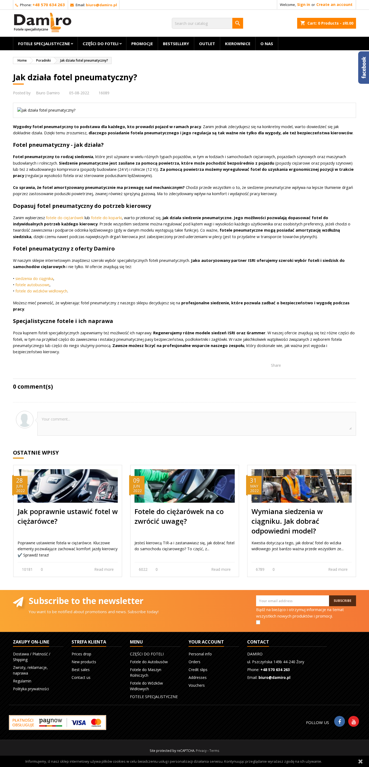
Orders (194, 661)
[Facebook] (339, 721)
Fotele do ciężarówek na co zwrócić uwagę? (179, 516)
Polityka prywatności (31, 688)
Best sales (81, 669)
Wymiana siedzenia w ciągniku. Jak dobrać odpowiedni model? (287, 521)
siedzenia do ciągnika (34, 278)
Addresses (198, 677)
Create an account (334, 4)
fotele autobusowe (32, 284)
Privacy (201, 750)
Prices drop (81, 653)
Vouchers (197, 685)
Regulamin (22, 680)
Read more (104, 569)
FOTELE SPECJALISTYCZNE (44, 43)
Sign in (303, 4)
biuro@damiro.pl (101, 4)
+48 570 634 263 (48, 4)
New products (84, 661)
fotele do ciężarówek (64, 217)
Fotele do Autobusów (149, 661)
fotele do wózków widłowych (41, 291)
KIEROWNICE (237, 43)
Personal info (200, 653)
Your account (206, 642)
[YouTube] (353, 721)
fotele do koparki (106, 217)
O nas (266, 43)
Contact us (81, 677)
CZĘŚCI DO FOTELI (101, 43)
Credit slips (198, 669)
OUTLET (207, 43)
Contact (258, 642)
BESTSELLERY (176, 43)
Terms (214, 750)
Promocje (142, 43)
